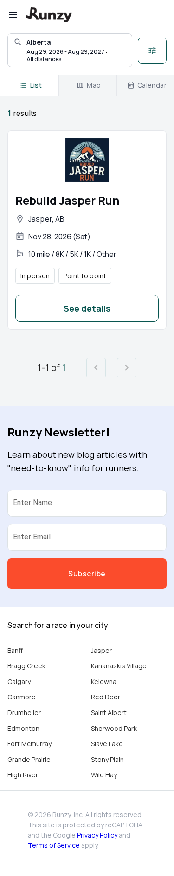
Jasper (101, 650)
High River (22, 774)
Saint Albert (109, 712)
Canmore (21, 696)
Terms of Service (54, 845)
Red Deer (105, 696)
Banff (15, 650)
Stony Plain (107, 759)
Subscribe (86, 574)
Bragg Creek (26, 665)
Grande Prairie (29, 759)
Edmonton (23, 728)
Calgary (19, 681)
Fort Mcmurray (29, 743)
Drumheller (24, 712)
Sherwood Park (114, 728)
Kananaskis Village (119, 665)
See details (87, 308)
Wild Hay (104, 774)
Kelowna (103, 681)
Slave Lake (107, 743)
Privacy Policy (97, 835)
